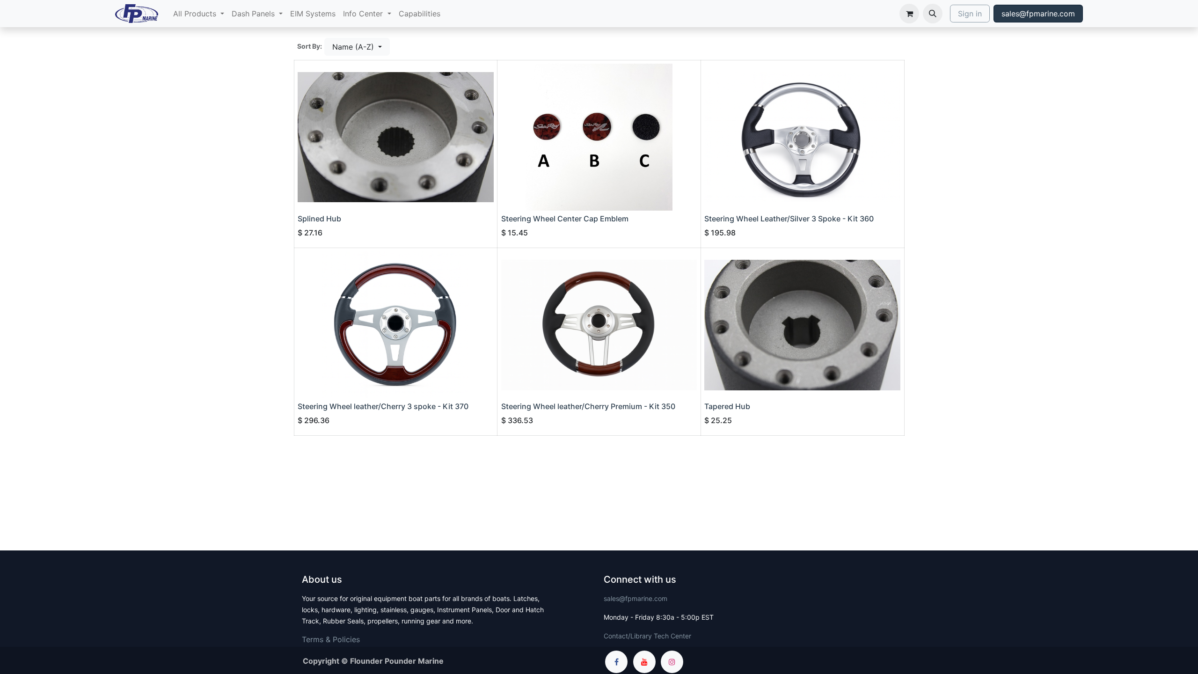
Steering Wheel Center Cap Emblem (564, 218)
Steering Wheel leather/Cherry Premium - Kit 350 (588, 406)
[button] (932, 13)
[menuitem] (198, 13)
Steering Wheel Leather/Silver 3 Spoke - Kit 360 (789, 218)
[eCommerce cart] (909, 13)
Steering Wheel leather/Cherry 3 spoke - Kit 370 (383, 406)
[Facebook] (616, 662)
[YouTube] (644, 662)
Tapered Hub (727, 406)
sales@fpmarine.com (1038, 13)
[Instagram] (672, 662)
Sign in (970, 13)
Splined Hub (319, 218)
